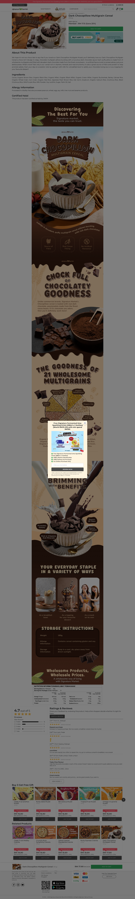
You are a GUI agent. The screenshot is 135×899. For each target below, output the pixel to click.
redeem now (67, 469)
